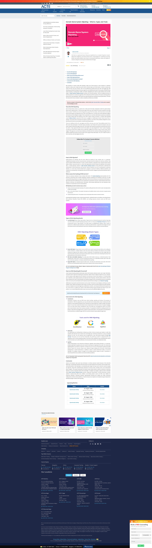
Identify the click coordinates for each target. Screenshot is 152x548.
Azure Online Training (71, 458)
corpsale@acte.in (79, 468)
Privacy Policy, (56, 539)
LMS (109, 10)
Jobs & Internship (82, 10)
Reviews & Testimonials (53, 445)
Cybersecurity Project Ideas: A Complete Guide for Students (51, 43)
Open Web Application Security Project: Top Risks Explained (51, 52)
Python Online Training (72, 456)
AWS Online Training (45, 456)
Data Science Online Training (96, 456)
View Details (102, 389)
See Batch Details (86, 211)
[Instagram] (42, 3)
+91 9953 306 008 (46, 467)
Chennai (93, 5)
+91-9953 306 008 (95, 7)
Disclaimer (93, 539)
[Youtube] (50, 3)
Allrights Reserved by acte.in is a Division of (85, 544)
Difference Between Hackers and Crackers (51, 39)
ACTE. (94, 544)
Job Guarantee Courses (44, 10)
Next (108, 48)
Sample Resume (54, 443)
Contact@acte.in (46, 468)
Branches (98, 10)
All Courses (55, 10)
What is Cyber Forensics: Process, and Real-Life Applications (51, 36)
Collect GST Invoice (73, 446)
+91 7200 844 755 (57, 467)
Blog (65, 443)
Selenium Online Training (84, 456)
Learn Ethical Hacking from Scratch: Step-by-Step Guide (51, 32)
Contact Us (64, 451)
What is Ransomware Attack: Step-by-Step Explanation (50, 48)
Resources (92, 10)
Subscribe (87, 152)
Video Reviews (44, 445)
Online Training (71, 451)
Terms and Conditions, (72, 539)
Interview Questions (71, 15)
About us (43, 451)
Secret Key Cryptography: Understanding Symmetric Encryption (51, 27)
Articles (58, 15)
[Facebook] (52, 3)
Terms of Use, (88, 539)
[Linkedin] (44, 3)
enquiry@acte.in (68, 468)
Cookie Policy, (81, 539)
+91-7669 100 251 (84, 7)
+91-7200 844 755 (107, 7)
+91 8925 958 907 (79, 467)
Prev (68, 48)
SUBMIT (139, 545)
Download (106, 293)
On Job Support (77, 443)
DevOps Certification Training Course (58, 456)
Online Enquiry (83, 5)
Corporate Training (62, 10)
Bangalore (105, 5)
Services (48, 451)
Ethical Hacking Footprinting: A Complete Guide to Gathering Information (51, 56)
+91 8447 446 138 (90, 467)
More (103, 10)
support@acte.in (90, 468)
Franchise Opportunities (100, 451)
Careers (58, 451)
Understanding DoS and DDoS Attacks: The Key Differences (51, 23)
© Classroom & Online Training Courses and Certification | (67, 544)
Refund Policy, (63, 539)
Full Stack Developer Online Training (48, 458)
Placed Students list (74, 10)
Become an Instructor (89, 451)
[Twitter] (47, 3)
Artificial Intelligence (62, 458)
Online (83, 475)
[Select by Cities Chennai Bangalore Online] (65, 6)
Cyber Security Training (74, 389)
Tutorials (63, 15)
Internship (70, 443)
